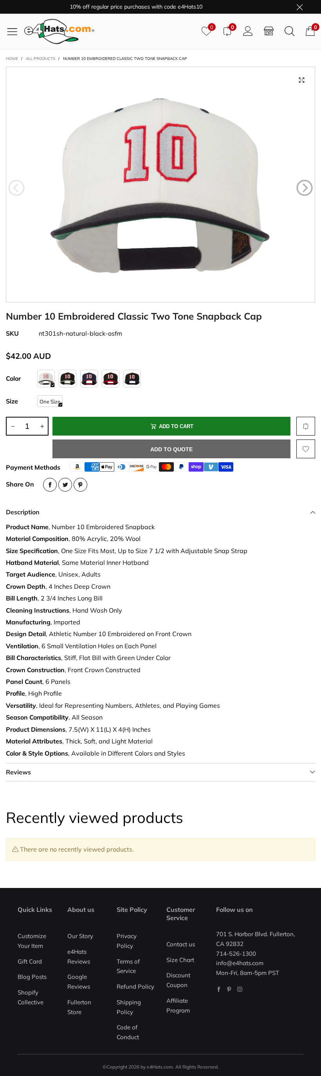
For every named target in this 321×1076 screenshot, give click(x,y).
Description (23, 512)
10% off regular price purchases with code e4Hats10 (125, 6)
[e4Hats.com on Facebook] (218, 989)
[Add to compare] (305, 426)
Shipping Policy (129, 1007)
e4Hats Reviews (78, 956)
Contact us (180, 944)
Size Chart (180, 960)
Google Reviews (78, 981)
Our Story (80, 936)
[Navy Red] (89, 378)
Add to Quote (171, 449)
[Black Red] (110, 378)
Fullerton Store (79, 1007)
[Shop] (268, 31)
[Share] (50, 485)
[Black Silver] (67, 378)
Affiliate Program (178, 1005)
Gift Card (30, 961)
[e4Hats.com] (110, 31)
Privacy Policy (127, 940)
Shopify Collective (30, 997)
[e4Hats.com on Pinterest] (229, 989)
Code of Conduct (128, 1032)
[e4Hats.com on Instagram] (239, 989)
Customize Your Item (32, 940)
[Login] (248, 31)
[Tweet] (65, 485)
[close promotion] (299, 7)
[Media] (301, 80)
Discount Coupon (178, 980)
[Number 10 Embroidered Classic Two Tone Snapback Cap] (160, 184)
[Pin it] (80, 485)
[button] (16, 188)
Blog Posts (32, 976)
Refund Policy (135, 986)
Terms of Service (128, 966)
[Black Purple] (132, 378)
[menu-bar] (15, 31)
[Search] (289, 31)
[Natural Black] (46, 378)
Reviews (18, 772)
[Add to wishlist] (305, 448)
